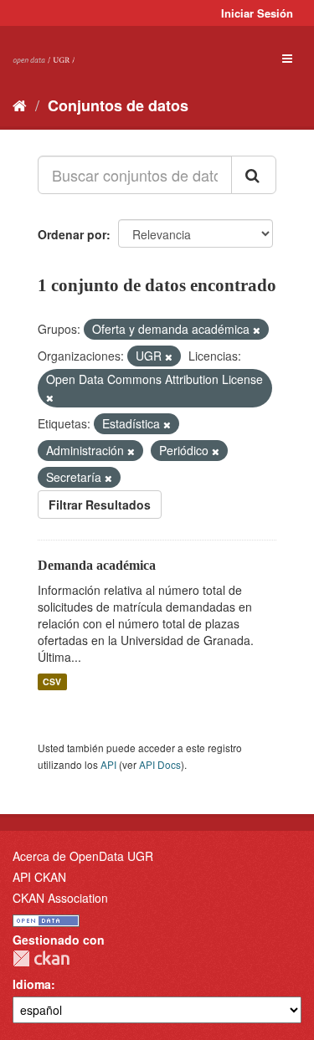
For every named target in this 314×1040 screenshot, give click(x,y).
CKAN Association (60, 897)
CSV (52, 681)
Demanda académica (97, 565)
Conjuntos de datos (118, 105)
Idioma (32, 984)
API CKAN (39, 876)
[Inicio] (20, 104)
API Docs (160, 764)
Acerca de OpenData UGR (83, 856)
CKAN (41, 958)
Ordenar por (72, 234)
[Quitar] (256, 329)
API (108, 764)
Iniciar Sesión (257, 13)
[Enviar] (253, 175)
